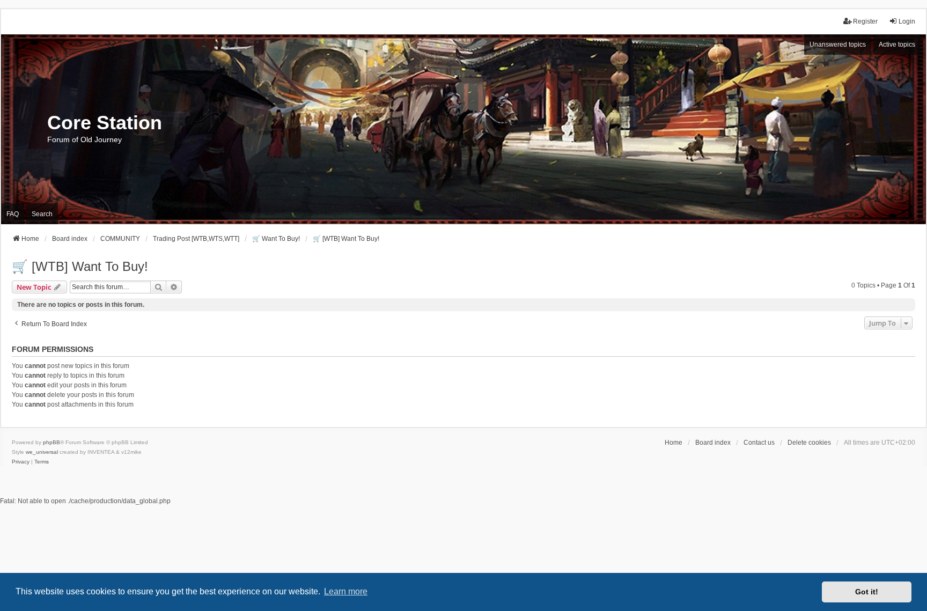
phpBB (51, 442)
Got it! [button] (866, 591)
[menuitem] (21, 462)
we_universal (42, 452)
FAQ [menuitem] (12, 214)
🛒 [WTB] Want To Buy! (80, 266)
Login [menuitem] (907, 21)
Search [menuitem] (42, 214)
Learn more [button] (345, 591)
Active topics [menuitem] (897, 44)
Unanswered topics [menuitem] (838, 44)
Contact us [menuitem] (759, 442)
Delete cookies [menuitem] (809, 442)
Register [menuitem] (865, 21)
